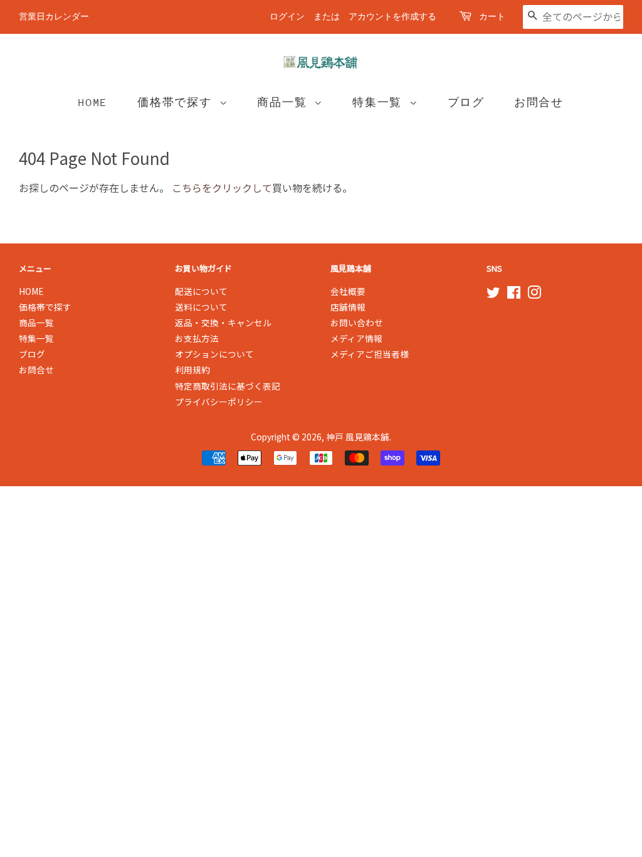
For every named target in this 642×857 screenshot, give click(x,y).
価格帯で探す (178, 103)
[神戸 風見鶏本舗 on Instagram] (534, 294)
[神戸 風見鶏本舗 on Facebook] (514, 294)
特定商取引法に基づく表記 (227, 386)
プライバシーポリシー (219, 401)
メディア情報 (356, 338)
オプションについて (214, 354)
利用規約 (192, 369)
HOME (93, 103)
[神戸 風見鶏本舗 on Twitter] (493, 294)
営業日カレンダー (54, 16)
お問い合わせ (356, 322)
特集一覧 (380, 103)
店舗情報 (348, 307)
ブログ (466, 103)
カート (492, 16)
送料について (201, 307)
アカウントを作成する (392, 16)
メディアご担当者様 (369, 354)
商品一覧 (285, 103)
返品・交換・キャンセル (223, 322)
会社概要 (348, 291)
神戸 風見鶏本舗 (357, 436)
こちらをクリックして (222, 187)
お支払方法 (197, 338)
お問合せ (539, 103)
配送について (201, 291)
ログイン (287, 16)
